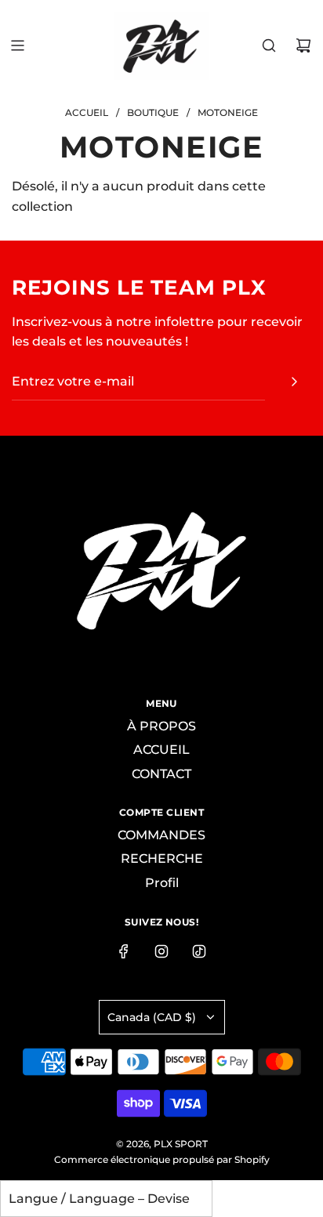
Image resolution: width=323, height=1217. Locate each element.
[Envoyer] (294, 381)
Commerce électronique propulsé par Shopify (162, 1159)
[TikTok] (199, 951)
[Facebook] (124, 951)
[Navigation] (17, 45)
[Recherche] (269, 45)
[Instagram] (161, 951)
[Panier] (303, 45)
